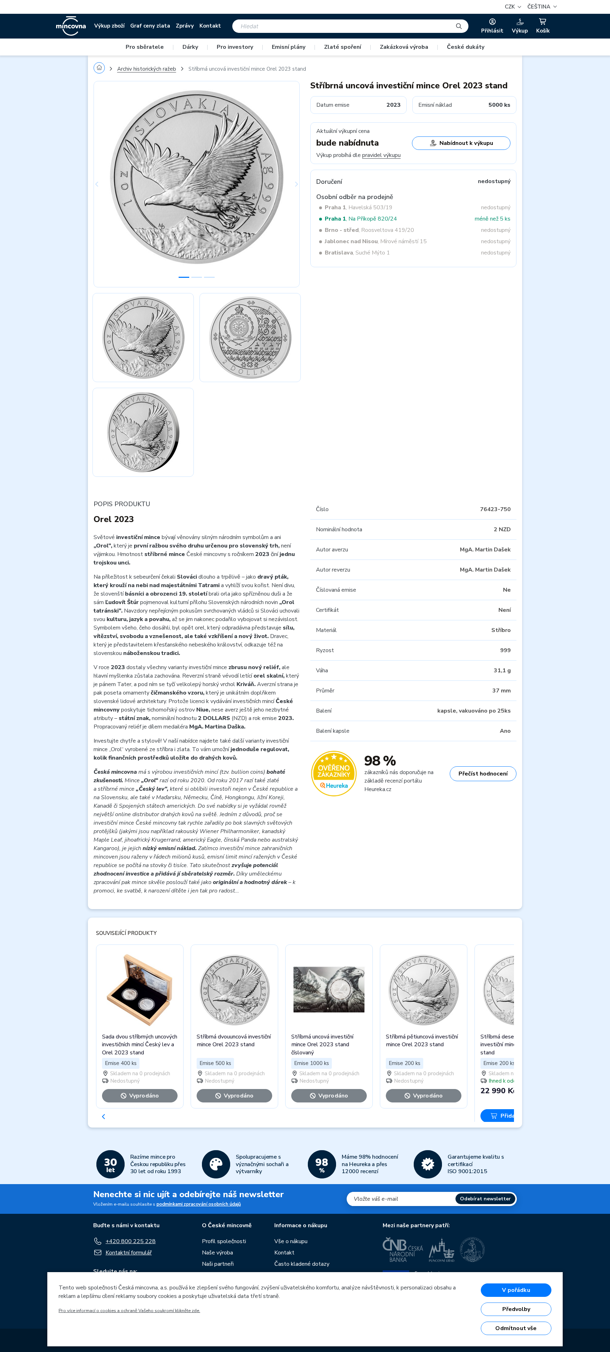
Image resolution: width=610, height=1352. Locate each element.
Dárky (190, 47)
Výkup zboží (109, 25)
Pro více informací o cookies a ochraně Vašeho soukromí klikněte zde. (129, 1310)
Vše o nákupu (290, 1241)
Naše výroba (217, 1253)
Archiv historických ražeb (146, 68)
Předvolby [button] (516, 1309)
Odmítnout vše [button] (516, 1328)
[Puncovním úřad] (441, 1249)
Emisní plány (288, 47)
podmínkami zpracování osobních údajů (198, 1204)
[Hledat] (458, 26)
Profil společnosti (224, 1241)
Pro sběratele (145, 47)
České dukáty (465, 47)
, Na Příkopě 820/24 (361, 219)
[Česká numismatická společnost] (472, 1249)
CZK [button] (510, 6)
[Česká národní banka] (403, 1249)
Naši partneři (218, 1264)
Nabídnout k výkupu (466, 143)
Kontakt (210, 25)
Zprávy (185, 25)
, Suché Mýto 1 (357, 253)
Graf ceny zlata (150, 25)
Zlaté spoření (342, 47)
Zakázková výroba (404, 47)
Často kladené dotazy (301, 1264)
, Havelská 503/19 (359, 207)
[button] (541, 7)
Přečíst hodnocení (483, 774)
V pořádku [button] (516, 1290)
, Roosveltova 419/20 (369, 230)
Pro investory (235, 47)
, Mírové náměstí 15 (376, 241)
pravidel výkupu (381, 155)
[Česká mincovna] (71, 26)
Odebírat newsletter (485, 1198)
